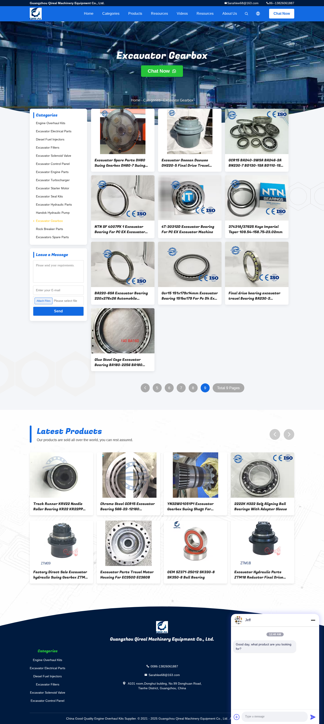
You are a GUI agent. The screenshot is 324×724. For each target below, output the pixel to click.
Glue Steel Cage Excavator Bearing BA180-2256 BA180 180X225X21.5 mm (118, 362)
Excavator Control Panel (53, 164)
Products (135, 13)
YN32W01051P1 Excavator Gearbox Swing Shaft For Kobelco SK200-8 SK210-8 (190, 506)
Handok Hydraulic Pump (53, 212)
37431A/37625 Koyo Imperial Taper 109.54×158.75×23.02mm (256, 229)
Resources (159, 13)
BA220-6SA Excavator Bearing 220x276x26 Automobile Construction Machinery (121, 296)
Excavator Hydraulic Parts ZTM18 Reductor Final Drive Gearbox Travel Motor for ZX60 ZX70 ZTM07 (261, 574)
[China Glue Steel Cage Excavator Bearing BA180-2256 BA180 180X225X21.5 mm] (123, 331)
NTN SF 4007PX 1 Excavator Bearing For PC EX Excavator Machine (120, 229)
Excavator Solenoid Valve (53, 155)
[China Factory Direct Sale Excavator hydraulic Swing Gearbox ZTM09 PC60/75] (61, 543)
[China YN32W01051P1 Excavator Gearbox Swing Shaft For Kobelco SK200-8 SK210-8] (195, 475)
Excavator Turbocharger (53, 180)
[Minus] (313, 620)
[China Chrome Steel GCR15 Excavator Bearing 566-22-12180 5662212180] (128, 475)
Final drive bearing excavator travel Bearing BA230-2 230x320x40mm (254, 296)
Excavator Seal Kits (49, 196)
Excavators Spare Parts (52, 237)
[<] (145, 387)
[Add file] (237, 717)
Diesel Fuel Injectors (50, 139)
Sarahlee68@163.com (243, 3)
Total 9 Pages (228, 388)
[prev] (275, 434)
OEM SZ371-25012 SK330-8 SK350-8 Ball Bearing (191, 574)
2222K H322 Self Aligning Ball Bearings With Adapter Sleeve (260, 506)
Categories (110, 13)
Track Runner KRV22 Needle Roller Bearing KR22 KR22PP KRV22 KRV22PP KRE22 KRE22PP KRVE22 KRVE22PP (58, 506)
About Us (229, 13)
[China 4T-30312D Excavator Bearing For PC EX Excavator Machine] (190, 198)
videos (182, 13)
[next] (289, 434)
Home (88, 13)
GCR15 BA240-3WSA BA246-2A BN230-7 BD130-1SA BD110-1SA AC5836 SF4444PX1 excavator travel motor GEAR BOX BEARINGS (256, 163)
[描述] (258, 13)
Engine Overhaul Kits (50, 123)
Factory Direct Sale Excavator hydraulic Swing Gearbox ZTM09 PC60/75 (61, 574)
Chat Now (282, 13)
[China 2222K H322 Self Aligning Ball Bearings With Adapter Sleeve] (262, 475)
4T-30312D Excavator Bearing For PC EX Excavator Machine (188, 229)
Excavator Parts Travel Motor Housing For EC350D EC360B (127, 574)
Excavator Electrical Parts (53, 131)
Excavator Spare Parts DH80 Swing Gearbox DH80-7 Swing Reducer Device (120, 163)
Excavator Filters (47, 147)
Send (58, 311)
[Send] (313, 717)
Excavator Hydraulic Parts (54, 204)
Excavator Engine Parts (52, 172)
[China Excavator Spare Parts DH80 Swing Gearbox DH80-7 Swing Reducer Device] (123, 131)
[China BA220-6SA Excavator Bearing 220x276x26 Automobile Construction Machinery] (123, 264)
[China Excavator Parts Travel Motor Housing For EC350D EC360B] (128, 543)
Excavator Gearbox (49, 221)
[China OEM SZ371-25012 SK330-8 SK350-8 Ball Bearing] (195, 543)
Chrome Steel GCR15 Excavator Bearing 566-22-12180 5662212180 (127, 506)
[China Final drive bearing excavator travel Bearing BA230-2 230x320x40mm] (257, 264)
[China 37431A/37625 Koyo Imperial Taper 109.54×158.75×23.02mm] (257, 198)
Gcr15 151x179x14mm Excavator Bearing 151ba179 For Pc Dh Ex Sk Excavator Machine (190, 296)
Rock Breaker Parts (49, 229)
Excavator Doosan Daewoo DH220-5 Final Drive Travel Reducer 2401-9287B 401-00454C (185, 163)
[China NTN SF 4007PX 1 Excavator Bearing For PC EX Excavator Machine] (123, 198)
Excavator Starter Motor (52, 188)
